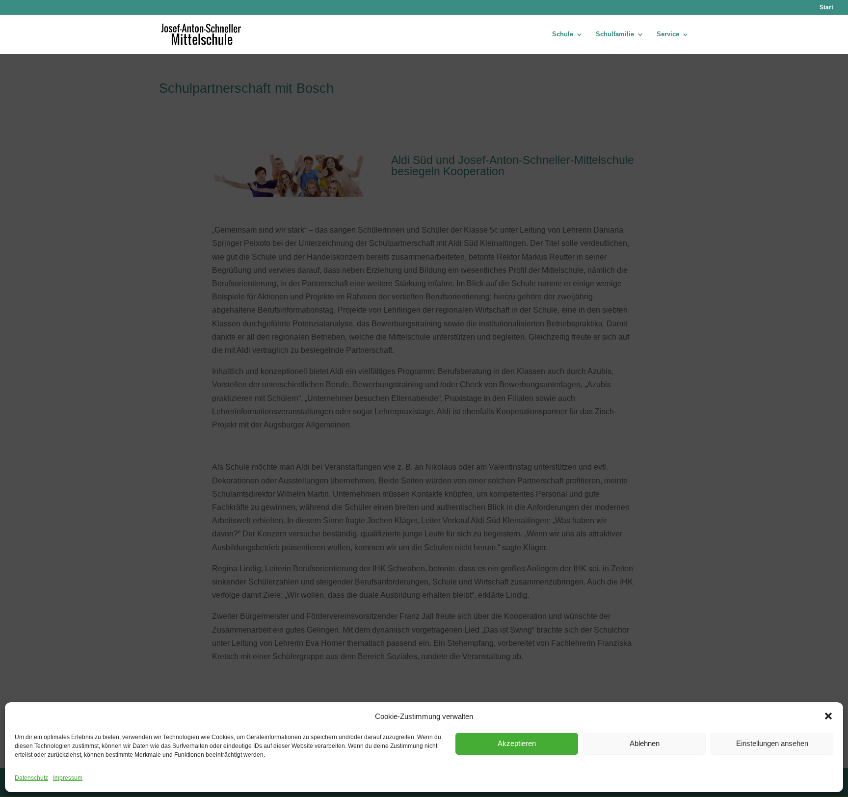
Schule (562, 34)
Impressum (67, 777)
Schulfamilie (615, 34)
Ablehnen (645, 743)
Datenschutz (31, 777)
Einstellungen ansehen (772, 743)
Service (668, 34)
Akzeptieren (517, 743)
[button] (828, 716)
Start (826, 7)
